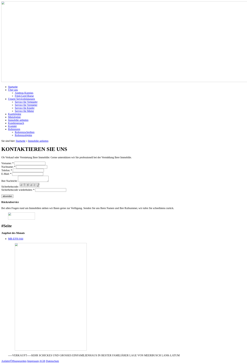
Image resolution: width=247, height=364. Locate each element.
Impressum (33, 361)
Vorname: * (7, 163)
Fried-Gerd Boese (24, 95)
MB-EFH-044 (15, 238)
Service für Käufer (24, 108)
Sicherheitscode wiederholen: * (17, 189)
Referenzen (14, 129)
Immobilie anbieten (18, 120)
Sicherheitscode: (10, 186)
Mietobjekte (14, 117)
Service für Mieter (24, 111)
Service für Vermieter (26, 105)
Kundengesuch (16, 123)
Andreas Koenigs (24, 92)
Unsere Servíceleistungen (21, 98)
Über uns (13, 89)
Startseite (13, 86)
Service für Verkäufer (26, 101)
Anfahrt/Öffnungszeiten (14, 361)
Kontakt (12, 126)
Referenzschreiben (24, 132)
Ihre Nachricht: (9, 180)
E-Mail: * (6, 173)
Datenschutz (52, 361)
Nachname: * (8, 166)
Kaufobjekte (14, 114)
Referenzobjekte (23, 135)
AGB (42, 361)
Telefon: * (6, 170)
